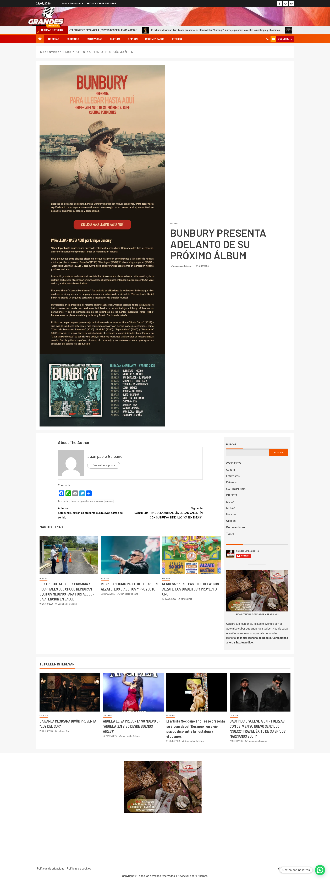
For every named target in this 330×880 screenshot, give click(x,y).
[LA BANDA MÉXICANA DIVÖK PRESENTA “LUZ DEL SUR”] (70, 692)
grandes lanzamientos (92, 501)
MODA (230, 501)
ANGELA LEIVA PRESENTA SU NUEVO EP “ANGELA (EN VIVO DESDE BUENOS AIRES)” (131, 726)
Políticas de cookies (79, 868)
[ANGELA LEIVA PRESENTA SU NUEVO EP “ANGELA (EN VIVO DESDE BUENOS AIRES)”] (133, 692)
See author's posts (104, 465)
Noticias (53, 39)
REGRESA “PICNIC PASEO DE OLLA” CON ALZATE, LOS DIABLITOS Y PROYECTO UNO (190, 589)
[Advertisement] (78, 808)
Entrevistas (94, 39)
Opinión (133, 39)
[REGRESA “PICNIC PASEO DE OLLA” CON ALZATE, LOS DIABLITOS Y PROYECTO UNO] (191, 555)
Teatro (230, 533)
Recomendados (154, 39)
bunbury (75, 501)
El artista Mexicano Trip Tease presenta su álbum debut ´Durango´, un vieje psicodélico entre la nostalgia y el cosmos (171, 30)
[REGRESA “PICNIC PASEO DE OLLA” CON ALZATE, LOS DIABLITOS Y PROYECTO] (130, 555)
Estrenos (73, 39)
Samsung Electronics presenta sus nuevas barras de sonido (90, 513)
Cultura (115, 39)
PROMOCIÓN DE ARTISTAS (101, 3)
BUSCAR (278, 452)
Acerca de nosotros (72, 3)
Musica (230, 508)
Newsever (183, 876)
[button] (320, 870)
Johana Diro (186, 599)
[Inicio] (40, 39)
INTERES (177, 39)
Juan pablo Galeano (182, 266)
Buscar (231, 444)
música (109, 501)
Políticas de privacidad (50, 868)
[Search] (267, 39)
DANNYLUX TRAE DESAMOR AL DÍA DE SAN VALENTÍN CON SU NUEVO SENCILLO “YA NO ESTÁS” (168, 513)
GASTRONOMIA (235, 489)
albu (66, 501)
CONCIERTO (233, 463)
